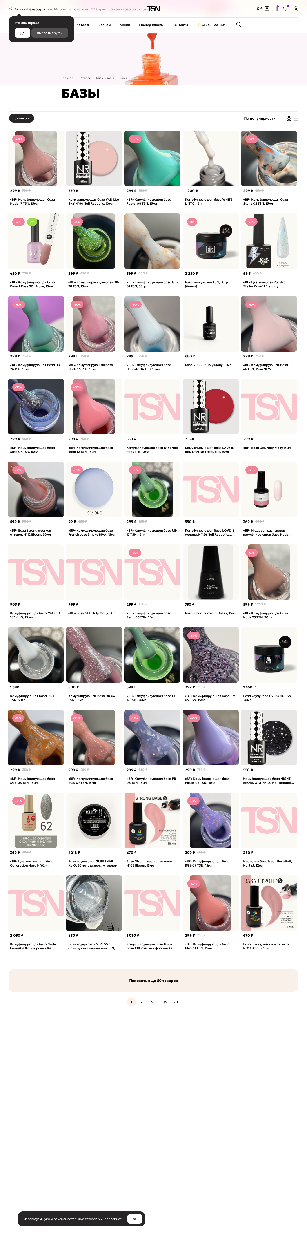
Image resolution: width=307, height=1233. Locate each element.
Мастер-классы (151, 25)
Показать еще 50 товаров (153, 980)
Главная (67, 78)
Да (22, 33)
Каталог (82, 25)
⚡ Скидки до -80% (212, 25)
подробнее (113, 1219)
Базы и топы (105, 78)
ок (135, 1219)
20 (175, 1002)
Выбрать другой (49, 33)
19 (165, 1002)
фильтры (21, 118)
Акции (125, 25)
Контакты (180, 25)
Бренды (104, 25)
